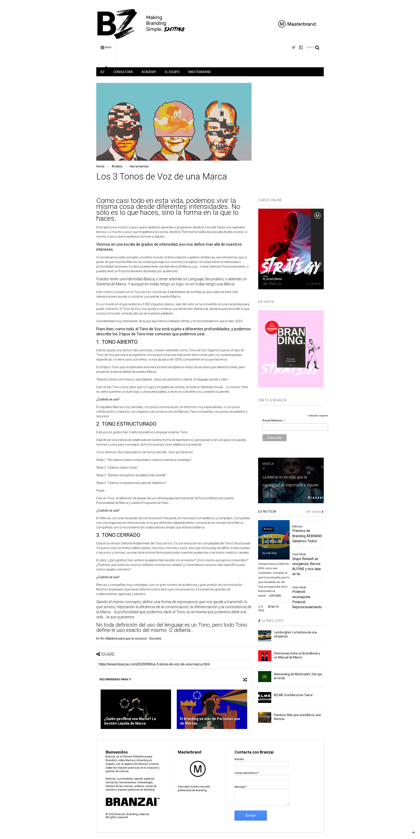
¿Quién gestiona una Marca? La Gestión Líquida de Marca (130, 721)
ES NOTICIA (267, 511)
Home (100, 166)
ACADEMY (149, 72)
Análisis (117, 166)
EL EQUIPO (172, 72)
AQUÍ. (239, 321)
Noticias (297, 526)
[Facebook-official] (301, 47)
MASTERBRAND (199, 72)
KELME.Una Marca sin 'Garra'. (294, 695)
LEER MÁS (275, 595)
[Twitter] (294, 47)
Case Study (299, 554)
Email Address (273, 420)
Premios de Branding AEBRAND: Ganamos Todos (307, 536)
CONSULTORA (123, 72)
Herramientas (139, 166)
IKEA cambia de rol (272, 541)
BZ (103, 72)
